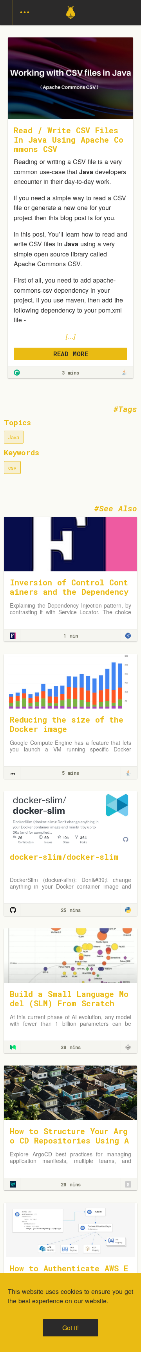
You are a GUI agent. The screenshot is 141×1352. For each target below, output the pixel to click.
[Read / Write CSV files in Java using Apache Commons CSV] (17, 372)
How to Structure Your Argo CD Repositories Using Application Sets (69, 1140)
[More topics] (25, 12)
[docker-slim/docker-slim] (13, 910)
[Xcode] (128, 636)
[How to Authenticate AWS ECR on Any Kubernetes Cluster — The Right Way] (70, 1229)
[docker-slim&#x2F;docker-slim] (70, 817)
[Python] (128, 910)
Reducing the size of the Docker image (66, 724)
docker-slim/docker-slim (64, 857)
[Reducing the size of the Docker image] (70, 680)
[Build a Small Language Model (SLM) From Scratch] (70, 955)
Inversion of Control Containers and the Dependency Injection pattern (69, 591)
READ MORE (70, 354)
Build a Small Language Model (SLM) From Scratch (69, 998)
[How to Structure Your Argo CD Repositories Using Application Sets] (70, 1092)
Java (13, 437)
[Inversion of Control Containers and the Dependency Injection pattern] (70, 543)
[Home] (70, 22)
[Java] (124, 372)
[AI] (128, 1047)
